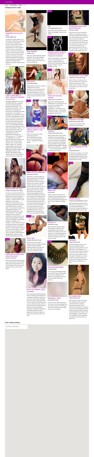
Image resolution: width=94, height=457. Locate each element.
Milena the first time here (36, 172)
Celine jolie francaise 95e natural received (15, 255)
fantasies (72, 240)
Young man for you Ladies (78, 76)
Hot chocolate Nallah (55, 267)
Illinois (20, 5)
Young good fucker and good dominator (77, 27)
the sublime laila (75, 296)
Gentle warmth (74, 199)
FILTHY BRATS (9, 2)
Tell (49, 26)
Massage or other (54, 298)
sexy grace (31, 81)
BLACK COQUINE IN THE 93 (78, 148)
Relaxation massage (76, 119)
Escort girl (30, 238)
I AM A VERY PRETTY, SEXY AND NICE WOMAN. (15, 96)
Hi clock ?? (52, 222)
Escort (6, 5)
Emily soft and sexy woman (55, 96)
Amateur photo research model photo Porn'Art (57, 53)
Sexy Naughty (32, 51)
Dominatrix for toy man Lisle (14, 34)
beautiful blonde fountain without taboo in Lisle (36, 129)
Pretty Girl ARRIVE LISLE (36, 290)
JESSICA (51, 131)
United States (13, 5)
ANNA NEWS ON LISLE (14, 189)
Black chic (52, 190)
